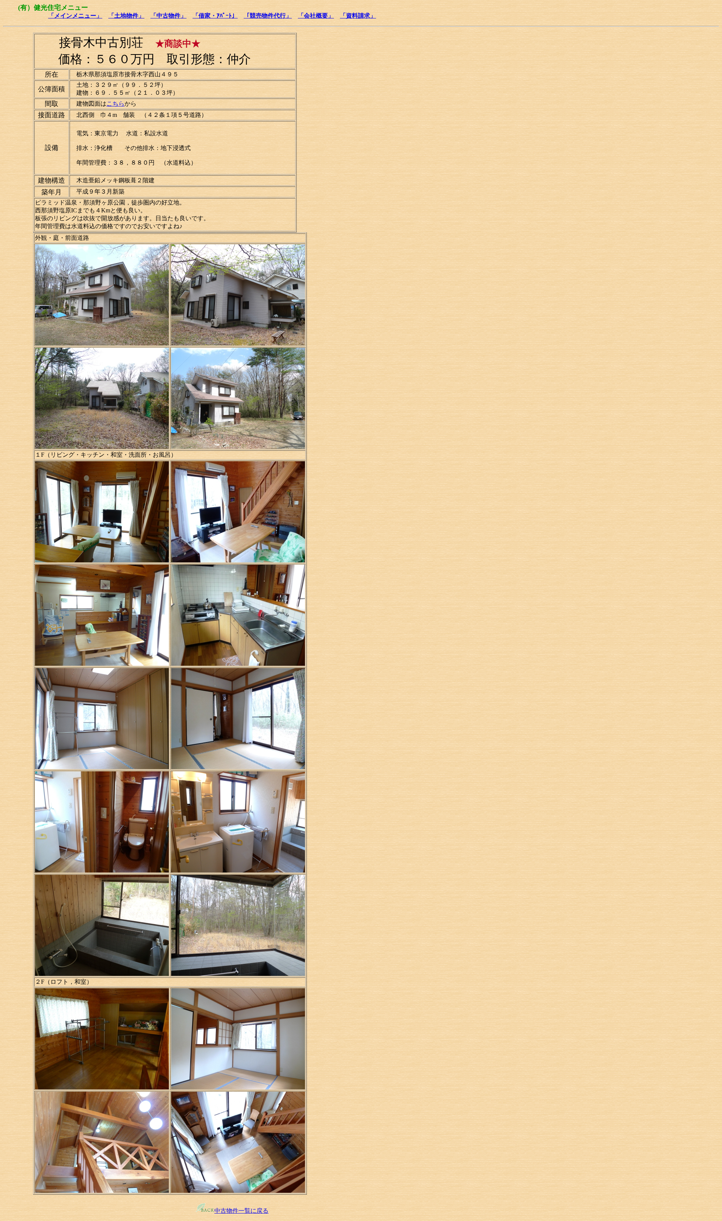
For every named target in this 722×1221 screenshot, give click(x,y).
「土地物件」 (126, 15)
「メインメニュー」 (75, 15)
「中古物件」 (168, 15)
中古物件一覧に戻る (241, 1210)
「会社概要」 (316, 15)
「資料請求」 (358, 15)
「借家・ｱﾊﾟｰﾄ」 (215, 15)
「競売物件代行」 (268, 15)
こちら (115, 103)
